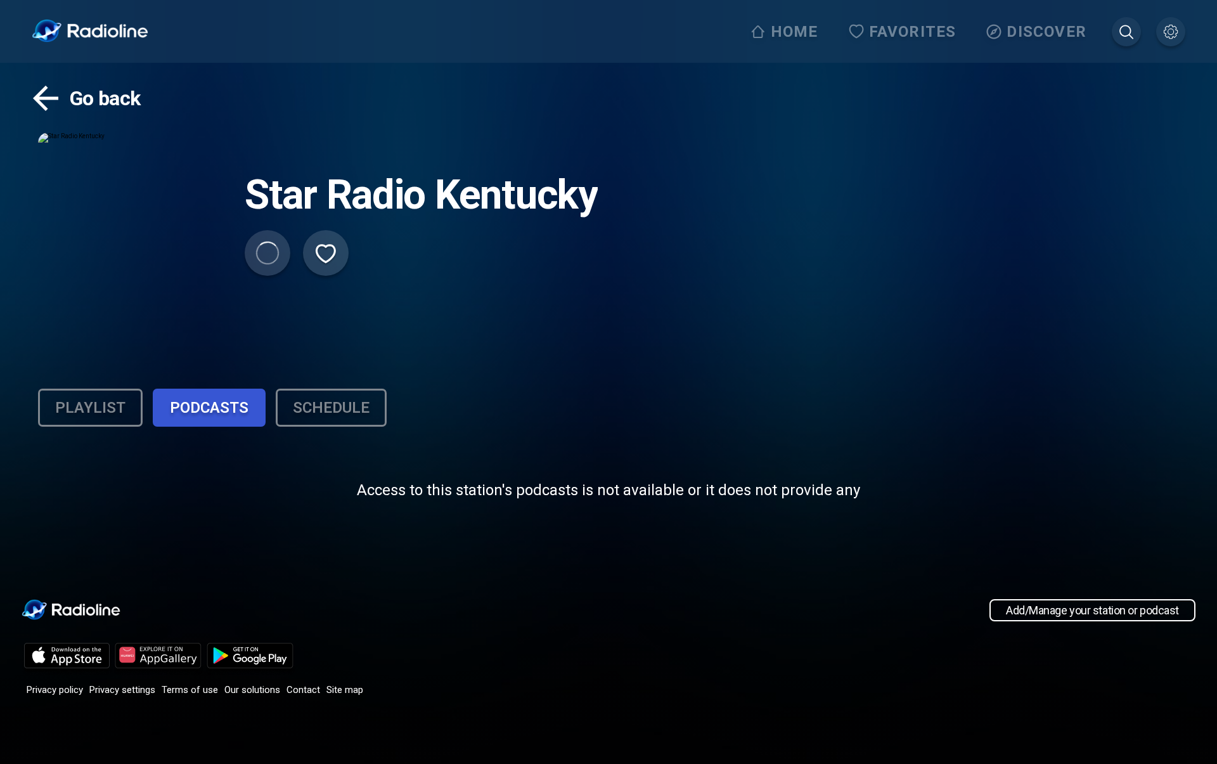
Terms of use (190, 690)
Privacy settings (122, 690)
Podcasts (209, 408)
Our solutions (252, 690)
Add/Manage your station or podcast (1092, 610)
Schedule (331, 408)
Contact (303, 690)
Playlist (90, 408)
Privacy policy (55, 690)
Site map (344, 690)
